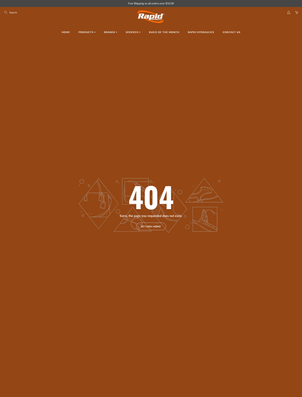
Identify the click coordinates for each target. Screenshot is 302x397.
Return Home (151, 226)
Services (132, 32)
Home (66, 32)
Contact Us (231, 32)
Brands (110, 32)
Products (86, 32)
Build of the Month (164, 32)
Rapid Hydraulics (201, 32)
